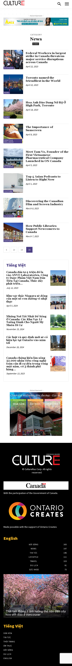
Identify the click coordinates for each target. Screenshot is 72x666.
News (6, 93)
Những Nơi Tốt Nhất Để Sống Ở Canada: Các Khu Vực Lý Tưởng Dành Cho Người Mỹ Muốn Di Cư (26, 321)
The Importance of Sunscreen (39, 128)
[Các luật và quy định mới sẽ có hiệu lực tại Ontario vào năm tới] (58, 343)
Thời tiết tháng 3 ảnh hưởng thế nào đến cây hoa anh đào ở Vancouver (36, 613)
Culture (8, 191)
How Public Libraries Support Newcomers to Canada (43, 229)
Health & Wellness (8, 141)
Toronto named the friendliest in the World (43, 79)
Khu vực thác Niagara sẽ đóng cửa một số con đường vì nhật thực (27, 298)
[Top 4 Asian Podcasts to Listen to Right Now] (13, 183)
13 (14, 249)
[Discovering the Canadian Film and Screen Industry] (13, 207)
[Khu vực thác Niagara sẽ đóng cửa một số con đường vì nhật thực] (58, 301)
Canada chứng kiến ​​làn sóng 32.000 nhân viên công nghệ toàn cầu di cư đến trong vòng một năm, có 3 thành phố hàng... (27, 363)
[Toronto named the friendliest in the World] (13, 84)
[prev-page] (6, 250)
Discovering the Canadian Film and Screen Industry (45, 202)
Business (8, 68)
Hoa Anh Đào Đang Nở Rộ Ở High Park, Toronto (46, 104)
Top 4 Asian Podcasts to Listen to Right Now (43, 178)
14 (22, 249)
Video (35, 44)
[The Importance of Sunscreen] (13, 133)
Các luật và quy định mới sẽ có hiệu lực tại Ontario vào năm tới (27, 340)
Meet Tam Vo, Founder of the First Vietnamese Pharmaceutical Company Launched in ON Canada (47, 156)
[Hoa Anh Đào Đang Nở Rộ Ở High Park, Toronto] (13, 109)
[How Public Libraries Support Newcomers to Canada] (13, 232)
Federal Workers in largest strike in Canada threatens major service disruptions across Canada (46, 57)
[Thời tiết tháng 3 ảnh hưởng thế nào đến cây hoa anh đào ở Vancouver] (36, 596)
